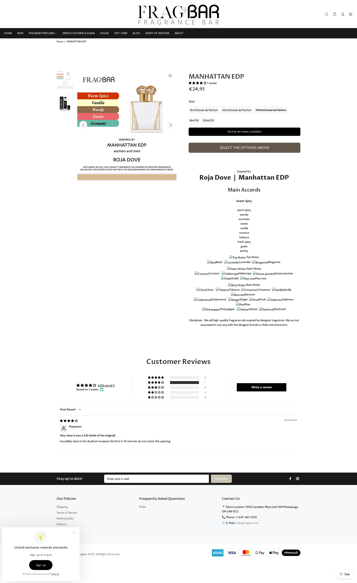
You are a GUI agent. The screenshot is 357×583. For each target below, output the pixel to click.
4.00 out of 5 (106, 385)
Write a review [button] (261, 387)
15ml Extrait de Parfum (204, 110)
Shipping (62, 507)
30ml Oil (208, 120)
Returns (62, 524)
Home (60, 41)
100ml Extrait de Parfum (271, 110)
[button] (198, 83)
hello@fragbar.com (246, 523)
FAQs (142, 507)
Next (170, 125)
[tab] (190, 155)
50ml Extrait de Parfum (236, 110)
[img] (69, 421)
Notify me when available (244, 131)
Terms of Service (67, 512)
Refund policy (65, 518)
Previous (83, 125)
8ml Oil (194, 120)
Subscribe (221, 478)
